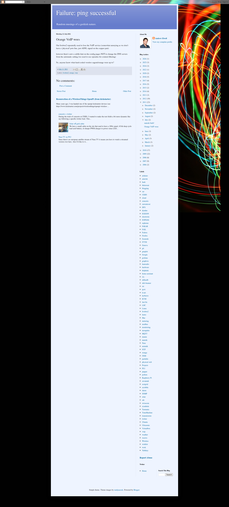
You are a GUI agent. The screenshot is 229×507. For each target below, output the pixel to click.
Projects (145, 365)
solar (144, 397)
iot (143, 286)
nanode (144, 340)
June (147, 131)
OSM (144, 356)
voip (76, 73)
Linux (144, 308)
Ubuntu (145, 422)
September (149, 112)
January (148, 145)
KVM (144, 299)
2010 (145, 150)
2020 (145, 73)
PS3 (143, 368)
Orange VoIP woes (151, 126)
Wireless (145, 441)
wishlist (145, 444)
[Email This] (74, 69)
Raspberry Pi (147, 378)
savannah (145, 381)
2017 (145, 80)
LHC (144, 305)
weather (145, 434)
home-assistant (147, 273)
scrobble (145, 387)
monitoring (146, 327)
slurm (144, 390)
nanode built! (149, 123)
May (147, 135)
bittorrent (145, 185)
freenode (145, 239)
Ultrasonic (146, 425)
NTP (144, 349)
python (144, 374)
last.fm (144, 302)
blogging (145, 188)
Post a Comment (66, 86)
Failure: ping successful (86, 12)
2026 (145, 58)
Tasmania (145, 409)
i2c (143, 277)
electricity (145, 216)
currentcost (146, 204)
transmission (146, 415)
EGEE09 (145, 213)
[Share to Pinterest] (84, 69)
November (149, 109)
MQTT (144, 333)
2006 (145, 164)
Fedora (144, 232)
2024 (145, 66)
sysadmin (145, 406)
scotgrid (145, 384)
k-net (144, 292)
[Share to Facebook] (82, 69)
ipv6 (143, 289)
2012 (145, 98)
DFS (144, 207)
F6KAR (145, 226)
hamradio (145, 264)
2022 (145, 69)
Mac (143, 318)
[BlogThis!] (77, 69)
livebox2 (66, 73)
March (147, 142)
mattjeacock (118, 490)
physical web (147, 362)
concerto (145, 201)
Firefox (144, 235)
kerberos (145, 295)
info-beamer (146, 283)
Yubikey (145, 450)
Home (94, 91)
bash (143, 182)
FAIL (144, 229)
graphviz (145, 261)
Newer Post (61, 91)
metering (145, 321)
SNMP (144, 393)
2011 (145, 102)
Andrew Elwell (161, 38)
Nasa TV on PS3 (65, 137)
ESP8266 (145, 220)
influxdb (145, 280)
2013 (145, 95)
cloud (144, 198)
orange (71, 73)
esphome (145, 223)
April (147, 138)
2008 (145, 157)
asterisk (145, 179)
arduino (145, 175)
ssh (143, 400)
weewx (144, 438)
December (149, 105)
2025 (145, 62)
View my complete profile (162, 42)
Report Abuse (146, 457)
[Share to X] (79, 69)
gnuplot (145, 251)
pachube (145, 359)
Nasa (144, 343)
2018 (145, 77)
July (146, 120)
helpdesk (145, 270)
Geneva (145, 245)
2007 (145, 161)
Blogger (136, 490)
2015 (145, 87)
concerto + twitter (65, 114)
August (148, 116)
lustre (144, 314)
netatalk (145, 346)
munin (144, 337)
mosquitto (145, 330)
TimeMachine (147, 412)
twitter (144, 419)
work (144, 447)
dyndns (144, 210)
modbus (145, 324)
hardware (145, 267)
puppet (144, 371)
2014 (145, 91)
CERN (144, 194)
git (143, 248)
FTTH (144, 242)
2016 (145, 84)
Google (144, 254)
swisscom (145, 403)
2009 (145, 153)
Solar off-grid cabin (76, 123)
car (143, 191)
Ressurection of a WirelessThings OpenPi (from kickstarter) (83, 99)
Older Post (127, 91)
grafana (145, 258)
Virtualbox (146, 428)
